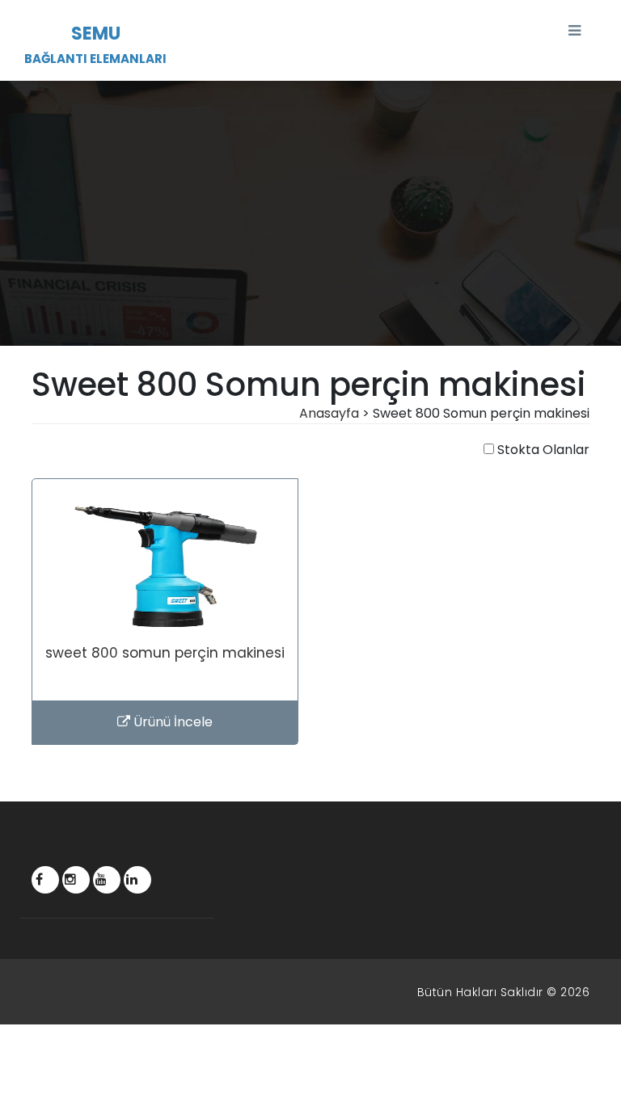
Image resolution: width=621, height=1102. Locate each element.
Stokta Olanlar (543, 449)
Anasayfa (329, 413)
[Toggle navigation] (574, 30)
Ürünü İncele (171, 722)
